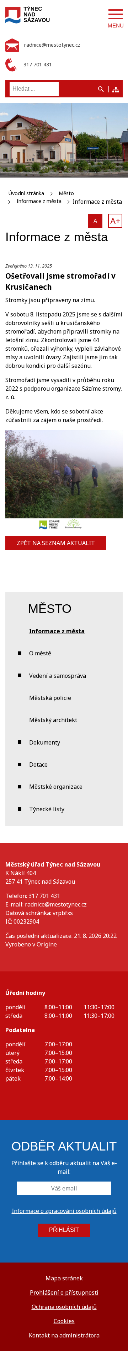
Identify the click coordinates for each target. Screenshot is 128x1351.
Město (66, 193)
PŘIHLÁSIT (64, 1230)
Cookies (64, 1321)
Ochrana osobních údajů (64, 1307)
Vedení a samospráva (57, 676)
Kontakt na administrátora (64, 1335)
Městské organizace (55, 787)
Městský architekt (53, 720)
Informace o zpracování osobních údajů (64, 1211)
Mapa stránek (64, 1278)
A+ (115, 221)
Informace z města (39, 201)
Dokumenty (44, 742)
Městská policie (50, 698)
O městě (40, 653)
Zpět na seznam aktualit (56, 543)
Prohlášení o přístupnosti (64, 1292)
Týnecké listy (46, 809)
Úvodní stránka (26, 193)
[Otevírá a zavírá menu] (115, 14)
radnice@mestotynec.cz (56, 904)
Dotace (38, 764)
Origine (47, 944)
